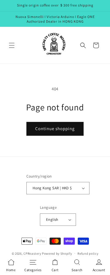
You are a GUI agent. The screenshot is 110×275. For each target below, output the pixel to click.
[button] (11, 45)
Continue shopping (55, 128)
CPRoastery (32, 253)
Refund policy (87, 253)
